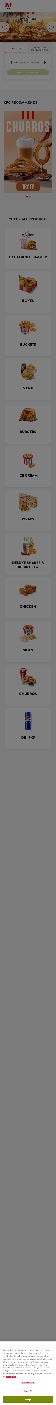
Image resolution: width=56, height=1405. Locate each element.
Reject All (28, 1390)
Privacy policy (11, 1376)
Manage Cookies (28, 1382)
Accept (28, 1399)
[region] (28, 1373)
